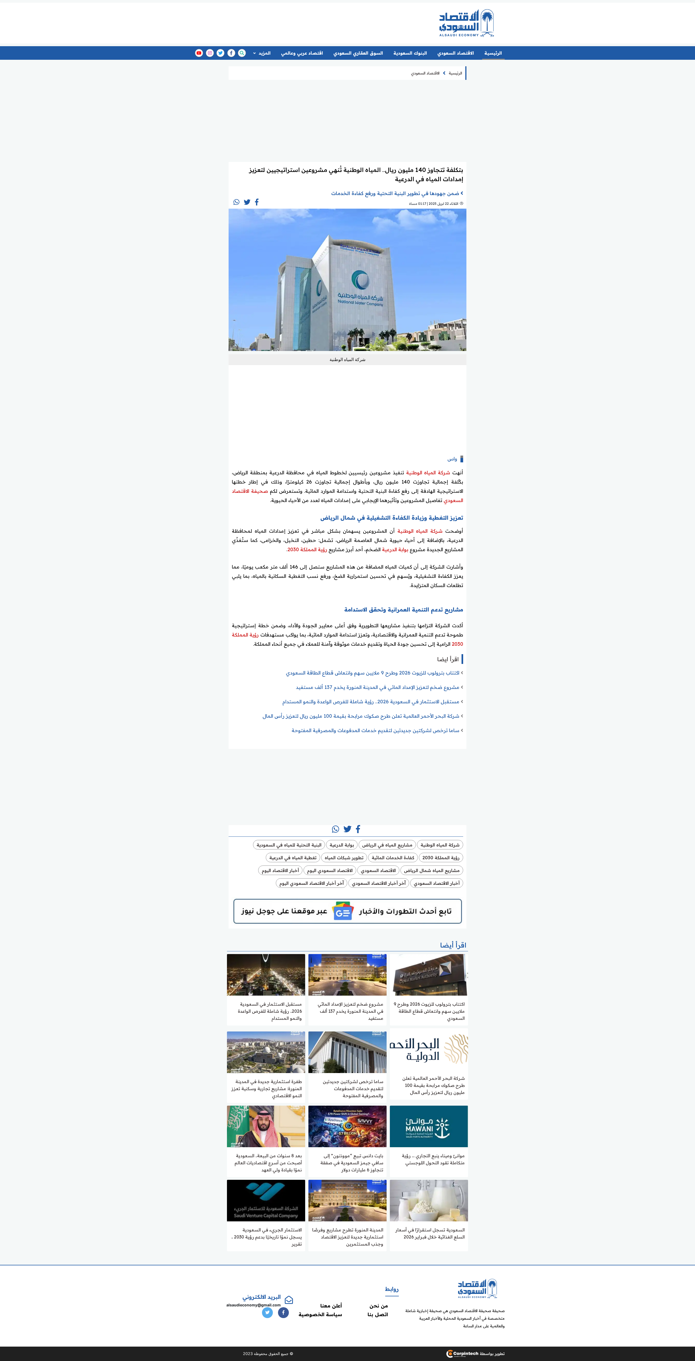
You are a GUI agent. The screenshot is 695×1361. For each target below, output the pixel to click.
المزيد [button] (264, 53)
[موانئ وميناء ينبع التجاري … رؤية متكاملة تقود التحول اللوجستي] (429, 1126)
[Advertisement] (326, 21)
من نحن (378, 1306)
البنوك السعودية (410, 53)
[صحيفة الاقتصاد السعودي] (467, 23)
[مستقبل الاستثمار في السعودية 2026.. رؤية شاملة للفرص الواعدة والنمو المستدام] (266, 974)
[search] (242, 53)
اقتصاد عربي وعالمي (302, 53)
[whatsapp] (236, 202)
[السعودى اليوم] (477, 1288)
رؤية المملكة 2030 (307, 549)
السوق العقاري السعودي (358, 53)
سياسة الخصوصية (320, 1314)
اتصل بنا (378, 1314)
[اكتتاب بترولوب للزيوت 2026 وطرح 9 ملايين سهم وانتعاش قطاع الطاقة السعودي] (429, 974)
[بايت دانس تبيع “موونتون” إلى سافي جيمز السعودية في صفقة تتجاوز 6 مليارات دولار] (347, 1126)
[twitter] (220, 53)
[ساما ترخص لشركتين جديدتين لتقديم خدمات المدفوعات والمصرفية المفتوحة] (347, 1051)
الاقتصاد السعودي (455, 53)
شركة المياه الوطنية (428, 472)
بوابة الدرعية (395, 549)
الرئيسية (493, 53)
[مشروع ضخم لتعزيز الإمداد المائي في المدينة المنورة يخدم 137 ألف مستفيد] (347, 974)
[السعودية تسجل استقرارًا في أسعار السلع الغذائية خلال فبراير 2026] (429, 1200)
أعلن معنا (331, 1306)
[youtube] (199, 53)
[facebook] (231, 53)
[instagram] (210, 53)
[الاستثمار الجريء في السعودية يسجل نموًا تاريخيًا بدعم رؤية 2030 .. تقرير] (266, 1200)
